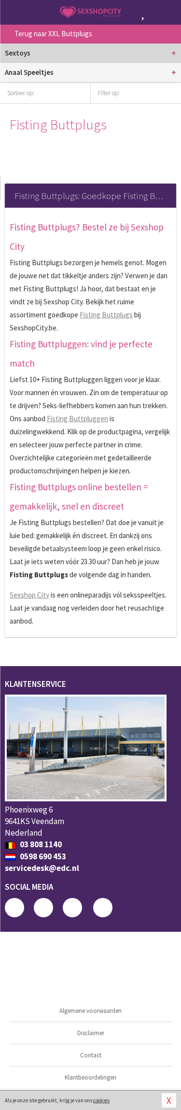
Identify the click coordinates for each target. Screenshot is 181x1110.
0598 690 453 (42, 856)
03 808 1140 (40, 844)
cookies (101, 1100)
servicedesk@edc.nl (42, 868)
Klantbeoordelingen (90, 1077)
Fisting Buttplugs (106, 314)
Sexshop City (29, 594)
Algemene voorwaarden (90, 1011)
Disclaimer (90, 1033)
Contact (90, 1055)
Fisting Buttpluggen (77, 418)
